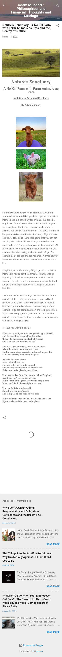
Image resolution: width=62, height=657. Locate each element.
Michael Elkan (38, 651)
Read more (53, 544)
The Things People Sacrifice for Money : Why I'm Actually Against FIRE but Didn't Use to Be (27, 557)
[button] (58, 26)
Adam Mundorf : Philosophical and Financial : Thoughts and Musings (31, 10)
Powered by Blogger (33, 645)
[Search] (58, 6)
